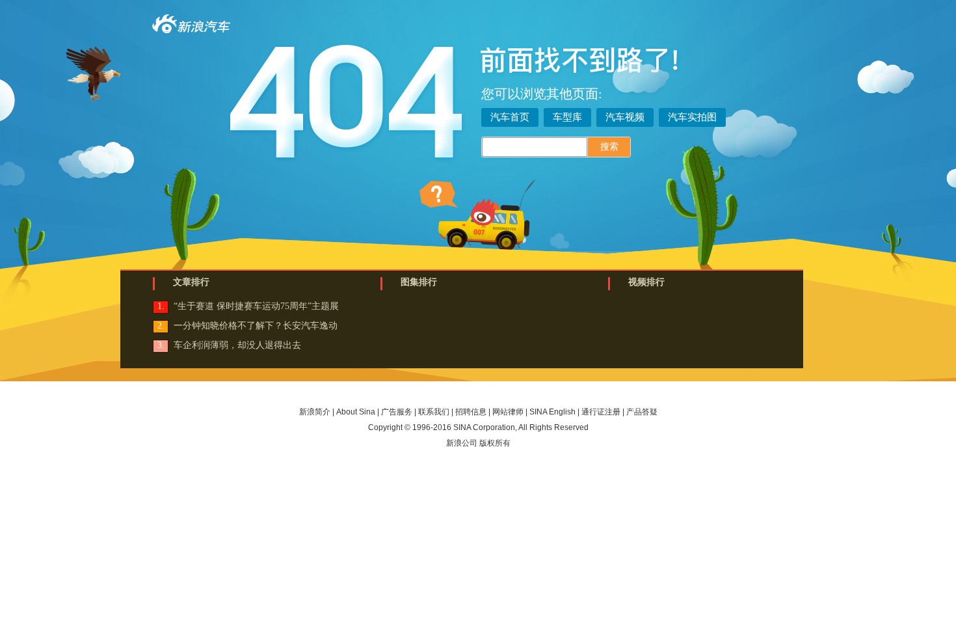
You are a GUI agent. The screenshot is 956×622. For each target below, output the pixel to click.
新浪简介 (314, 411)
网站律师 (508, 411)
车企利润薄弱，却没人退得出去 (237, 345)
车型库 (567, 117)
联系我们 (433, 411)
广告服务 (396, 411)
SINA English (552, 411)
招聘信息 (470, 411)
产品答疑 (641, 411)
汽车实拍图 (692, 117)
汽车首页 (509, 117)
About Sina (355, 411)
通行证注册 (600, 411)
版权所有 (495, 443)
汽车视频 (624, 117)
